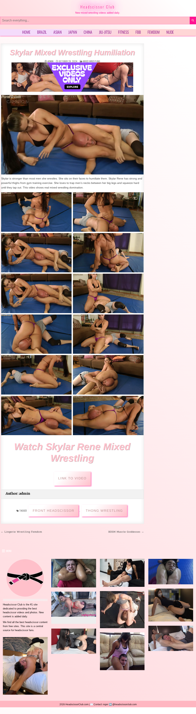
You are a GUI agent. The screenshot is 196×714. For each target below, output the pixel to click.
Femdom (154, 32)
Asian (57, 32)
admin (50, 61)
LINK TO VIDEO (72, 478)
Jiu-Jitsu (105, 32)
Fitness (123, 32)
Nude (170, 32)
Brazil (42, 32)
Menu (8, 551)
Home (26, 32)
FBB (138, 32)
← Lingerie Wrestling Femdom (21, 532)
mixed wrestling (91, 61)
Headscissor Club (97, 7)
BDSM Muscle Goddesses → (126, 532)
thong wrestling (104, 511)
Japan (72, 32)
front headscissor (53, 511)
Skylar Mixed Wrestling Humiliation (72, 52)
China (88, 32)
